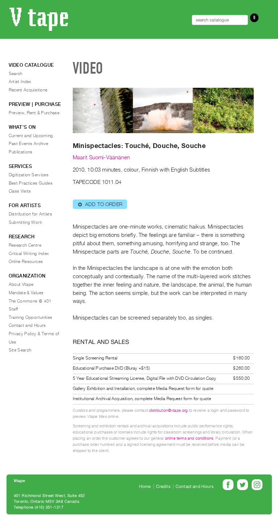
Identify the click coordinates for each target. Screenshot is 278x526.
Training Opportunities (30, 317)
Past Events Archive (29, 143)
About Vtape (21, 284)
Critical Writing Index (29, 253)
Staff (13, 309)
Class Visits (20, 191)
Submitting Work (25, 222)
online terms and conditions (189, 438)
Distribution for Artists (30, 214)
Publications (21, 152)
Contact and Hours (27, 325)
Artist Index (20, 81)
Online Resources (26, 261)
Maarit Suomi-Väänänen (101, 157)
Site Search (20, 350)
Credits (163, 486)
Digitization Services (29, 174)
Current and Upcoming (31, 135)
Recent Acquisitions (28, 90)
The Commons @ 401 (30, 301)
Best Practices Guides (31, 183)
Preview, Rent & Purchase (34, 112)
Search (15, 73)
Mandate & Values (26, 292)
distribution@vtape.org (168, 410)
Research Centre (25, 245)
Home (145, 486)
